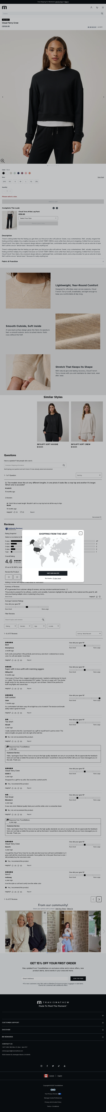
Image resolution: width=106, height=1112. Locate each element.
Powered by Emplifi (53, 952)
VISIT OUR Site (53, 573)
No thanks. (53, 578)
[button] (104, 420)
